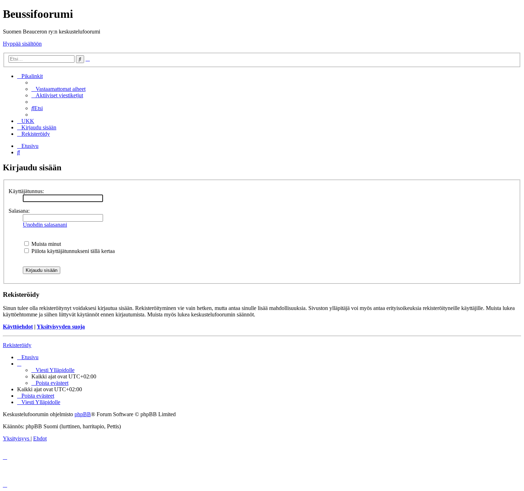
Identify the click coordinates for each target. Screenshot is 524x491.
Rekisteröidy (17, 345)
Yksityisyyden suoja (61, 327)
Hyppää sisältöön (22, 44)
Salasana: (19, 211)
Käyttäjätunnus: (26, 191)
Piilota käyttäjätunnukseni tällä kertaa (72, 251)
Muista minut (45, 244)
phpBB (83, 414)
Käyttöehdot (18, 327)
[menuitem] (58, 89)
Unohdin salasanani (45, 225)
